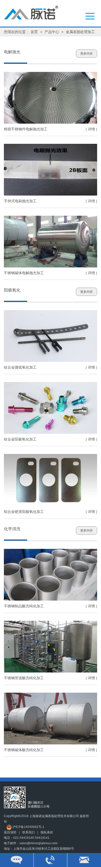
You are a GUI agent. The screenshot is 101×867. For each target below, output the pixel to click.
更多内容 (86, 53)
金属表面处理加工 (80, 32)
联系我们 (28, 832)
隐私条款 (47, 832)
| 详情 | (91, 129)
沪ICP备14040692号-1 (28, 827)
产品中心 (52, 32)
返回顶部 (10, 832)
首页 (34, 32)
